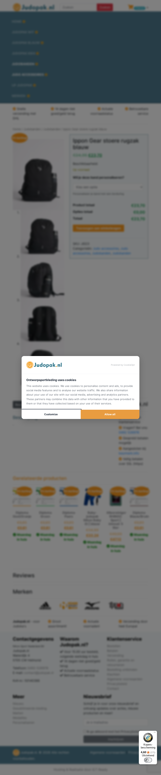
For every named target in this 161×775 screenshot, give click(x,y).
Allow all (109, 414)
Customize (51, 414)
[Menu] (154, 733)
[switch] (148, 760)
